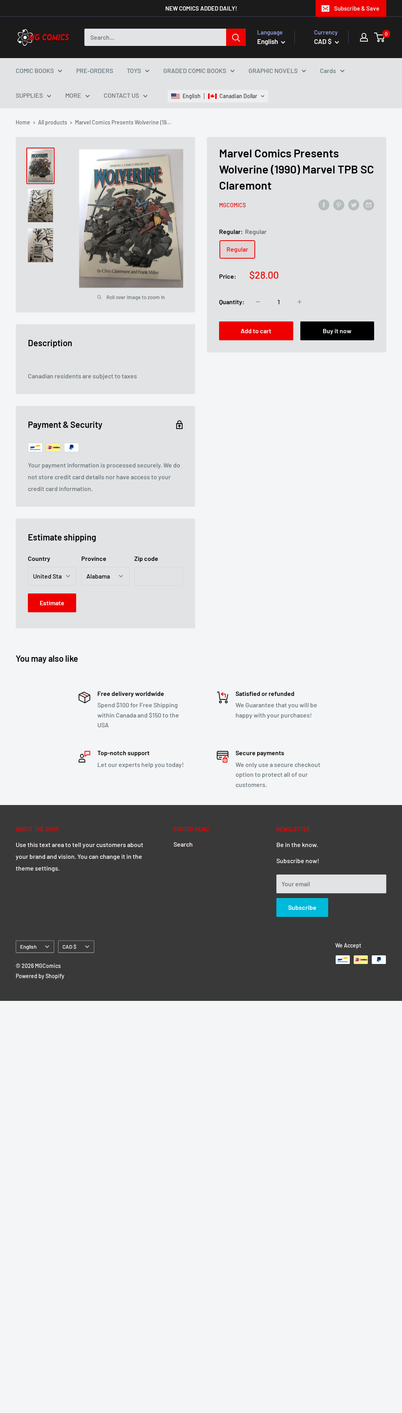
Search (183, 844)
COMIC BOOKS (35, 70)
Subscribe (302, 907)
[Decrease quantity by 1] (258, 302)
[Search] (236, 37)
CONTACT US (121, 95)
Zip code (146, 558)
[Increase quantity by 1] (299, 302)
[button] (218, 96)
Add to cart (256, 330)
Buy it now (337, 330)
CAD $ (69, 946)
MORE (73, 95)
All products (52, 122)
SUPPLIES (29, 95)
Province (93, 558)
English (28, 946)
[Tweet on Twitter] (353, 204)
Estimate (52, 602)
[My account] (364, 37)
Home (23, 122)
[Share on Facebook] (323, 204)
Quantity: (232, 301)
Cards (328, 70)
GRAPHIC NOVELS (273, 70)
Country (39, 558)
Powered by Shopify (40, 976)
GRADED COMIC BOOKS (194, 70)
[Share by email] (368, 204)
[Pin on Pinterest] (338, 204)
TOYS (134, 70)
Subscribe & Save (356, 8)
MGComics (232, 205)
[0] (380, 37)
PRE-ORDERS (94, 70)
